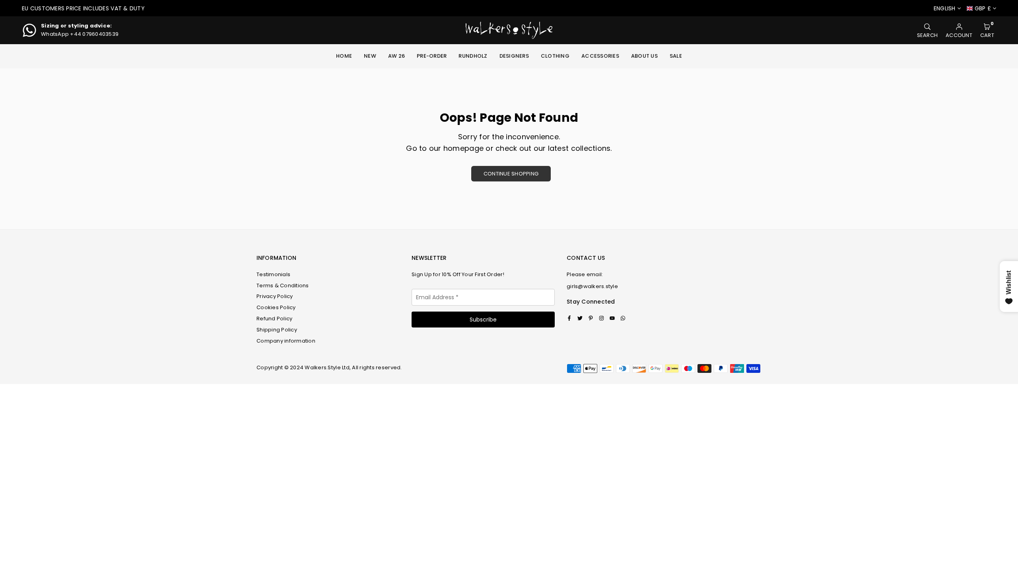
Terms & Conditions (282, 285)
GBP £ (983, 8)
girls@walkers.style (592, 286)
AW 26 (396, 56)
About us (644, 56)
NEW (370, 56)
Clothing (555, 56)
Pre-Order (432, 56)
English (945, 8)
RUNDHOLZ (472, 56)
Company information (285, 341)
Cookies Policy (276, 307)
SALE (676, 56)
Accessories (600, 56)
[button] (987, 30)
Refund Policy (274, 318)
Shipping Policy (276, 329)
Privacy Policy (274, 296)
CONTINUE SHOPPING (511, 173)
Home (344, 56)
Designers (514, 56)
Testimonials (273, 274)
